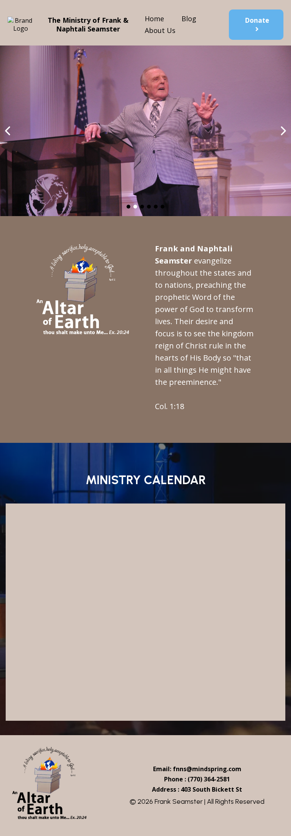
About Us (160, 30)
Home (154, 18)
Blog (188, 18)
